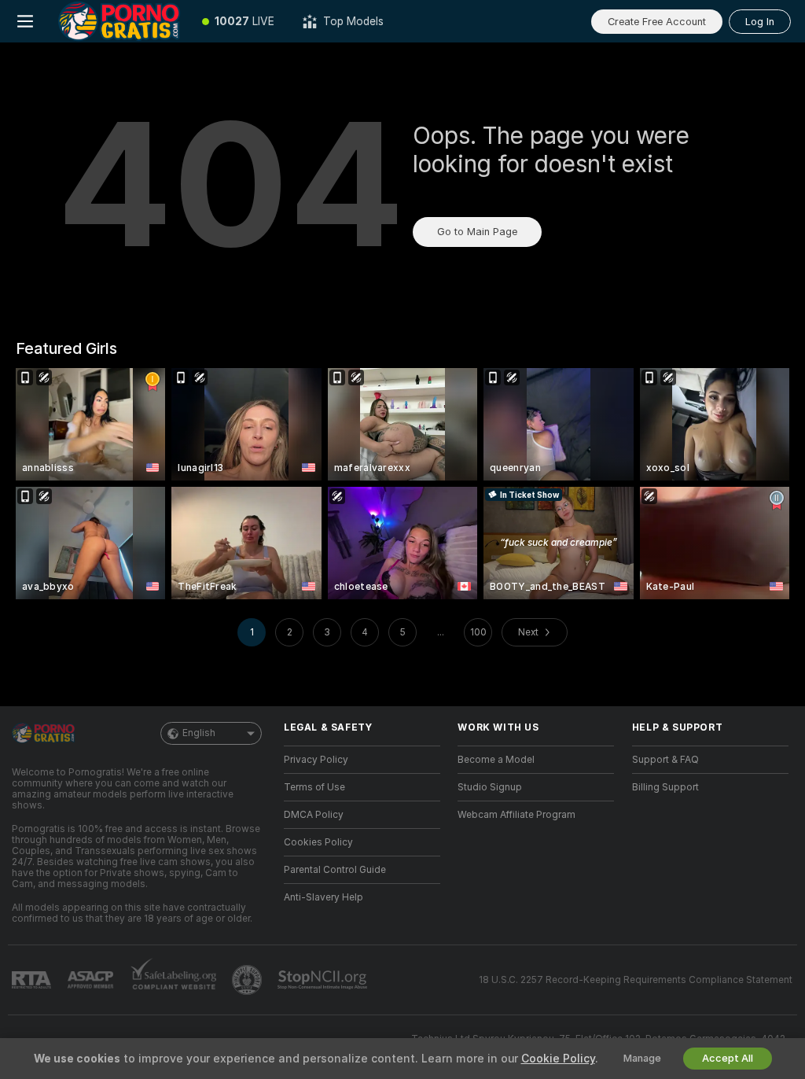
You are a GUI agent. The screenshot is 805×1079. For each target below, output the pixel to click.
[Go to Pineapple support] (248, 980)
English (198, 732)
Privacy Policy (316, 759)
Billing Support (665, 787)
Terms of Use (314, 787)
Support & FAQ (665, 759)
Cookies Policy (318, 842)
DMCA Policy (314, 814)
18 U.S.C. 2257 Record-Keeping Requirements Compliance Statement (635, 979)
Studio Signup (490, 787)
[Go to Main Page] (119, 21)
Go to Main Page (477, 232)
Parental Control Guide (335, 869)
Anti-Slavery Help (323, 897)
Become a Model (496, 759)
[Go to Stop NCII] (324, 979)
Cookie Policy (558, 1058)
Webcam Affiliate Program (516, 814)
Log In (759, 22)
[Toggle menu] (25, 21)
